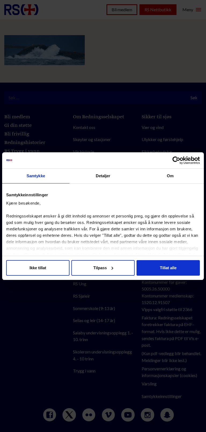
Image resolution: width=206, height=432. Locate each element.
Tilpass (100, 267)
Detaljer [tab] (103, 175)
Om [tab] (170, 175)
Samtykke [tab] (36, 175)
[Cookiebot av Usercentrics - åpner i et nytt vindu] (176, 160)
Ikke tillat (38, 267)
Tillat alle (168, 267)
